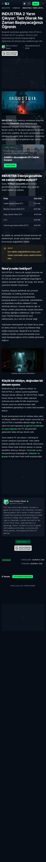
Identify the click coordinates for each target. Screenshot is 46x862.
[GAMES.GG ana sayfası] (7, 4)
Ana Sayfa (6, 8)
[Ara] (29, 4)
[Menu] (2, 3)
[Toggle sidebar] (43, 4)
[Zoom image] (23, 360)
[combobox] (24, 4)
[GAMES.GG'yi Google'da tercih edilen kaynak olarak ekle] (10, 53)
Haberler (16, 8)
